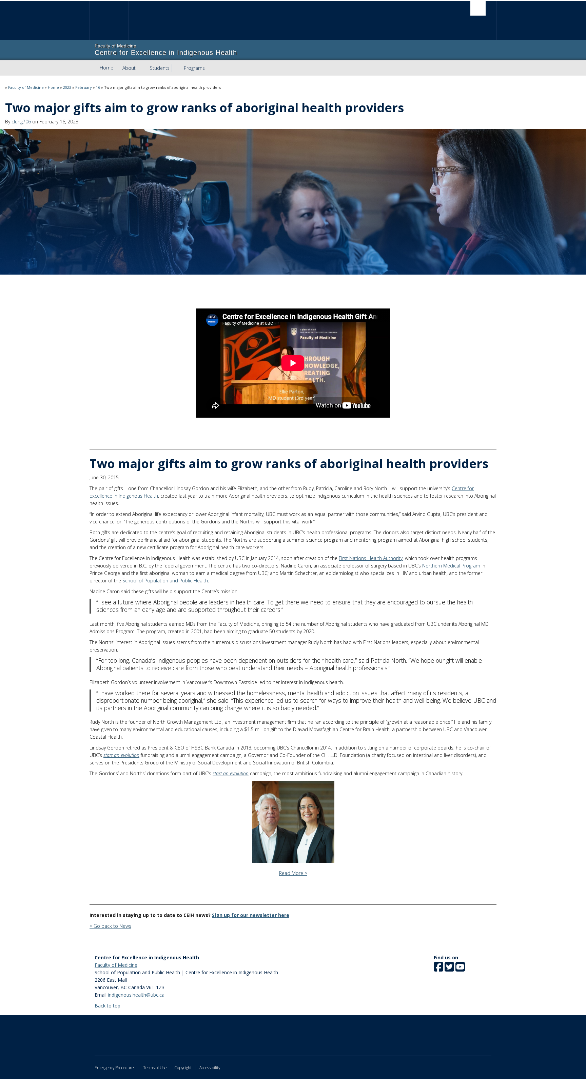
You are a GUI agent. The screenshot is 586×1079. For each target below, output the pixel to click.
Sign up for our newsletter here (250, 915)
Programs (194, 68)
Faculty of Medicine (26, 87)
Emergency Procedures (115, 1067)
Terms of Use (155, 1067)
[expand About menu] (142, 68)
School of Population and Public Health (165, 580)
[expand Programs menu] (211, 68)
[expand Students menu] (176, 68)
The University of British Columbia (109, 20)
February (83, 87)
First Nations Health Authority (371, 558)
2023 (67, 87)
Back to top (108, 1005)
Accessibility (209, 1067)
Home (106, 67)
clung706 (21, 121)
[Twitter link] (449, 969)
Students (160, 68)
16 (98, 87)
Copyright (183, 1067)
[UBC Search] (478, 8)
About (129, 68)
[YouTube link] (460, 969)
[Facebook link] (438, 969)
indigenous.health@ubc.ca (136, 995)
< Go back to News (110, 926)
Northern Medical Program (451, 565)
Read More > (293, 873)
